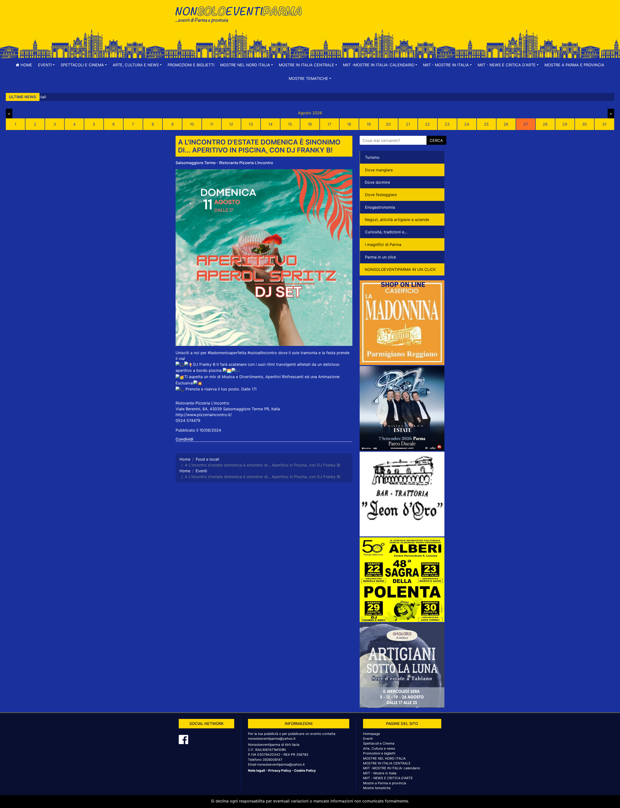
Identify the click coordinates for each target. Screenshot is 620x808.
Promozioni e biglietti (191, 64)
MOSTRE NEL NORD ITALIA (384, 758)
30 (584, 124)
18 (349, 124)
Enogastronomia (380, 207)
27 (525, 124)
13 (251, 124)
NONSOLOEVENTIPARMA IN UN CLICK (400, 269)
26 (506, 124)
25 (486, 124)
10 (192, 124)
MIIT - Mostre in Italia (379, 773)
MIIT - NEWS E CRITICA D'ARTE (388, 778)
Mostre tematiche (377, 788)
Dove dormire (377, 182)
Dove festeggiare (381, 194)
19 (369, 124)
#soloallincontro (262, 352)
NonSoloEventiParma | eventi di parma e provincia (241, 14)
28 (545, 124)
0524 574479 (188, 420)
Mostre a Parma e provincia (574, 64)
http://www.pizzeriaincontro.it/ (204, 414)
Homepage (371, 734)
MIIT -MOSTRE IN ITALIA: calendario (391, 768)
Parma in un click (380, 257)
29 (564, 124)
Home (25, 64)
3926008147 (272, 760)
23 (447, 124)
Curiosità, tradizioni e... (386, 231)
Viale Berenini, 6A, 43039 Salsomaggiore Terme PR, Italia (228, 408)
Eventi (368, 738)
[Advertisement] (379, 20)
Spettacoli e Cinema (379, 743)
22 (427, 124)
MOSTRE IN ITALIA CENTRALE (387, 763)
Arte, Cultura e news (379, 748)
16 (310, 124)
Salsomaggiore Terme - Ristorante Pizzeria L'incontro (224, 162)
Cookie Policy (305, 770)
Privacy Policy (279, 770)
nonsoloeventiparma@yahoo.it (271, 738)
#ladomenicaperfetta (227, 352)
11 (211, 124)
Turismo (372, 157)
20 (388, 124)
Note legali (256, 770)
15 (290, 124)
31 (604, 124)
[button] (46, 65)
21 (408, 124)
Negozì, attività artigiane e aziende (397, 219)
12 (231, 124)
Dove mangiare (379, 170)
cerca (436, 140)
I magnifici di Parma (383, 244)
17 (329, 124)
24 (466, 124)
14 (270, 124)
